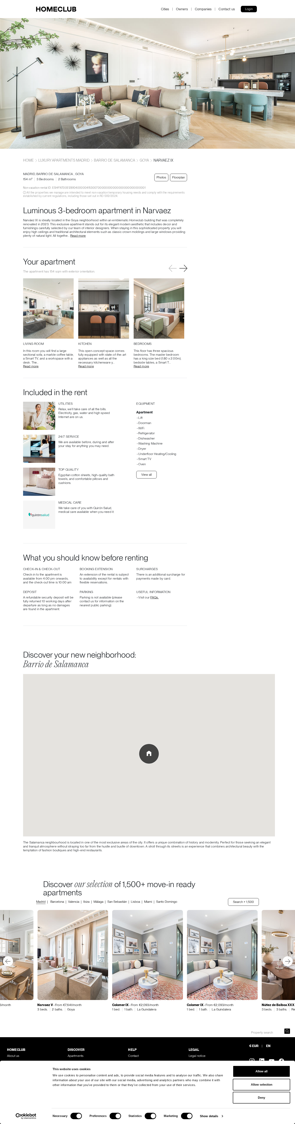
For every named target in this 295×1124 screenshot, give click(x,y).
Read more (78, 236)
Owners (182, 9)
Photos (161, 177)
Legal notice (197, 1056)
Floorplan (178, 177)
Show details (209, 1116)
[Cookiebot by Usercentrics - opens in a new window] (26, 1116)
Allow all (261, 1071)
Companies (203, 9)
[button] (183, 268)
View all (146, 474)
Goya (144, 160)
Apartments (76, 1056)
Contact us (227, 9)
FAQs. (154, 597)
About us (13, 1056)
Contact (133, 1056)
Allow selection (261, 1084)
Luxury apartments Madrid (64, 160)
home (29, 160)
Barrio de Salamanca (114, 160)
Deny (261, 1097)
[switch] (115, 1116)
